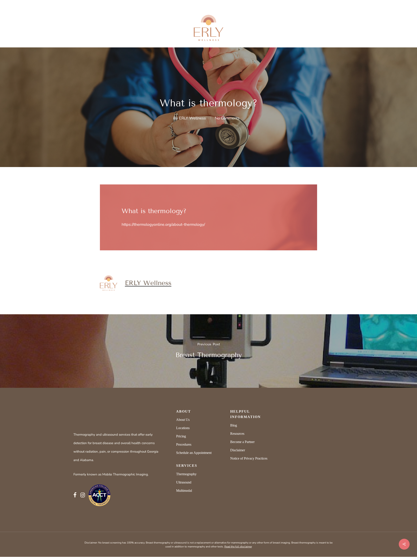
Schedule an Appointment (194, 453)
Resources (237, 433)
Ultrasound (183, 482)
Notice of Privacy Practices (248, 458)
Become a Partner (242, 442)
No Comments (227, 118)
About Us (183, 420)
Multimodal (184, 490)
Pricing (181, 436)
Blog (233, 425)
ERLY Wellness (192, 118)
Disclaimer (237, 450)
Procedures (183, 444)
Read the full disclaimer (238, 546)
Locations (183, 428)
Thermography (186, 474)
